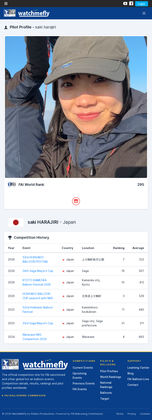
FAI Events (80, 389)
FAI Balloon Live (138, 379)
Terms (120, 413)
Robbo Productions (42, 413)
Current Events (83, 367)
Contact (132, 384)
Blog (130, 373)
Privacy (131, 413)
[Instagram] (76, 201)
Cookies (145, 413)
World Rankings (110, 377)
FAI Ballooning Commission (25, 395)
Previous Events (84, 383)
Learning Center (138, 367)
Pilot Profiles (109, 371)
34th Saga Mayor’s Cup (38, 270)
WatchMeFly (19, 413)
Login (141, 3)
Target (104, 398)
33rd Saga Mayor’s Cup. (38, 323)
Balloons (106, 392)
